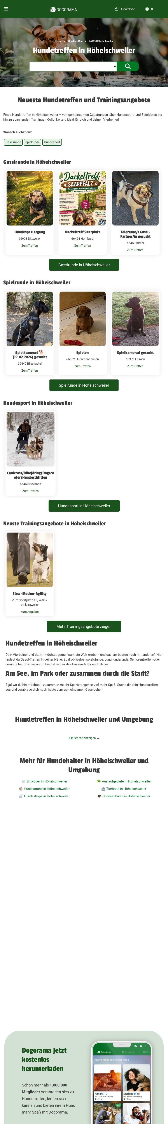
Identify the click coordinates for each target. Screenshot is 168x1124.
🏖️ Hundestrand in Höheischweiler (44, 789)
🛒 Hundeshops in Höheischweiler (44, 796)
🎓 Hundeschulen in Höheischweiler (123, 796)
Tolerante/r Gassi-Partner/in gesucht (135, 234)
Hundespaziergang (29, 232)
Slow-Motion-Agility (30, 593)
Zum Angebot (30, 611)
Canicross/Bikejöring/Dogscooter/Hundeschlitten (30, 475)
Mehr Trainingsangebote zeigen (84, 626)
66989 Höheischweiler (101, 41)
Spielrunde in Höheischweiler (84, 385)
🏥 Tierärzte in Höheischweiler (123, 789)
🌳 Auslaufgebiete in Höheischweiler (124, 781)
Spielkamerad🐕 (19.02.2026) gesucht (30, 354)
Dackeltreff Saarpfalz (82, 232)
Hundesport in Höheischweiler (84, 506)
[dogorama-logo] (64, 9)
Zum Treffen (29, 245)
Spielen (82, 352)
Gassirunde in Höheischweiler (84, 265)
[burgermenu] (6, 9)
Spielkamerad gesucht (135, 352)
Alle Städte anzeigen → (84, 738)
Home (58, 41)
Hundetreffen (75, 41)
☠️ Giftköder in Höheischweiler (44, 781)
